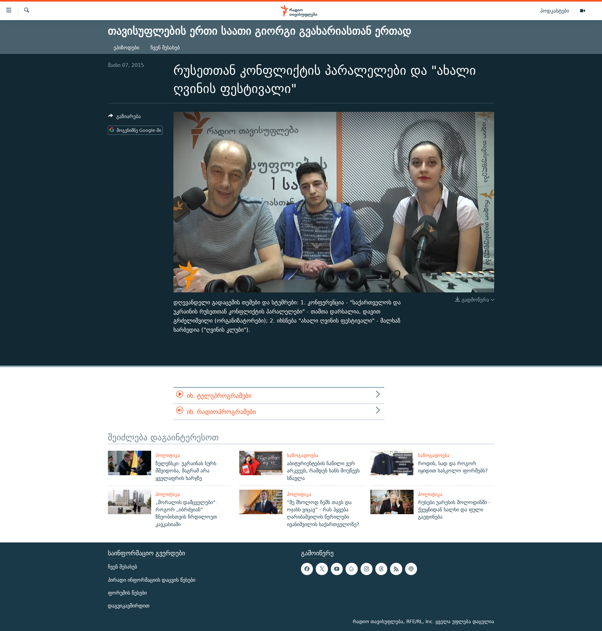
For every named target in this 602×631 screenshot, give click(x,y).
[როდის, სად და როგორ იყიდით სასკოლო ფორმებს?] (392, 463)
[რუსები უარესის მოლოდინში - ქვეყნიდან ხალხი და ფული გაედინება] (392, 502)
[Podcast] (411, 569)
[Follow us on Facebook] (307, 569)
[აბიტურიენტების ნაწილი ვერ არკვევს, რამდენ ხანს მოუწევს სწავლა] (261, 463)
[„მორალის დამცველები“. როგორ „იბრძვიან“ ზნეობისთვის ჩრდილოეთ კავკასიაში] (129, 502)
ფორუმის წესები (127, 593)
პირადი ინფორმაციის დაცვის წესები (151, 580)
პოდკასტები (554, 10)
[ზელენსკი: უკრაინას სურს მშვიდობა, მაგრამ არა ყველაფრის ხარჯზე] (129, 463)
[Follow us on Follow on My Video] (351, 569)
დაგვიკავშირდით (129, 606)
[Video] (582, 11)
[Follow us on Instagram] (366, 569)
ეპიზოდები (126, 47)
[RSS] (396, 569)
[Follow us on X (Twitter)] (322, 569)
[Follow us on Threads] (381, 569)
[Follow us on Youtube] (337, 569)
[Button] (124, 118)
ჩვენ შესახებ (165, 47)
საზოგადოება (303, 455)
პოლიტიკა (168, 455)
